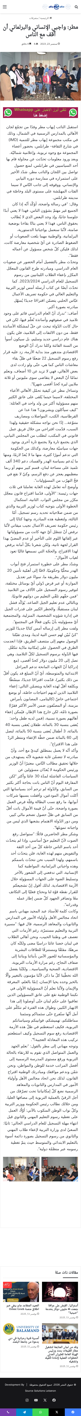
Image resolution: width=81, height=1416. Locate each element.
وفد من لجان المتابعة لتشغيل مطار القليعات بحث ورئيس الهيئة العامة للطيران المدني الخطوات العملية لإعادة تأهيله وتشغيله (61, 1354)
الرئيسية (45, 17)
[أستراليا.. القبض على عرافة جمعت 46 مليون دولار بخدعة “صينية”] (60, 1292)
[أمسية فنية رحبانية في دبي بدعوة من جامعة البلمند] (21, 1329)
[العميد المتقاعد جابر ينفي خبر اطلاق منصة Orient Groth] (21, 1292)
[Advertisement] (40, 1201)
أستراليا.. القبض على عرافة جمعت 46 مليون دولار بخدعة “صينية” (61, 1309)
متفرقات (33, 17)
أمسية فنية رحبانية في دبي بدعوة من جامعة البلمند (23, 1340)
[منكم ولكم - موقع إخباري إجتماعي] (56, 7)
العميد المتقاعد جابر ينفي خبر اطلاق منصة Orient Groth (22, 1307)
